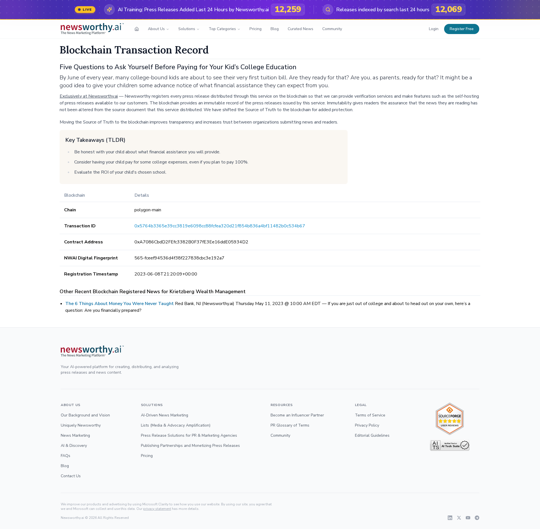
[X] (459, 517)
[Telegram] (477, 517)
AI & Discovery (74, 445)
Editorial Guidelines (372, 435)
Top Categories (222, 29)
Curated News (300, 29)
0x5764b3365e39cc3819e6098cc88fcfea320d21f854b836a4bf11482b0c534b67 (219, 226)
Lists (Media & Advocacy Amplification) (175, 425)
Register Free (462, 29)
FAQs (65, 455)
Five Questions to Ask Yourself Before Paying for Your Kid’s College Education (178, 66)
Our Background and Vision (85, 415)
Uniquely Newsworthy (81, 425)
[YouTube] (468, 517)
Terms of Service (370, 415)
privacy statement (157, 508)
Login (433, 29)
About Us (156, 29)
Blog (275, 29)
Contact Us (71, 476)
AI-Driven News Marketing (164, 415)
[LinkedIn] (450, 517)
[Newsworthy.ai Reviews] (450, 419)
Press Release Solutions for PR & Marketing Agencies (189, 435)
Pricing (255, 29)
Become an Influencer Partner (297, 415)
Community (332, 29)
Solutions (186, 29)
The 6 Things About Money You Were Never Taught (119, 304)
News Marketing (75, 435)
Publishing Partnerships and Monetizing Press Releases (190, 445)
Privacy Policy (367, 425)
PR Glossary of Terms (290, 425)
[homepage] (136, 29)
